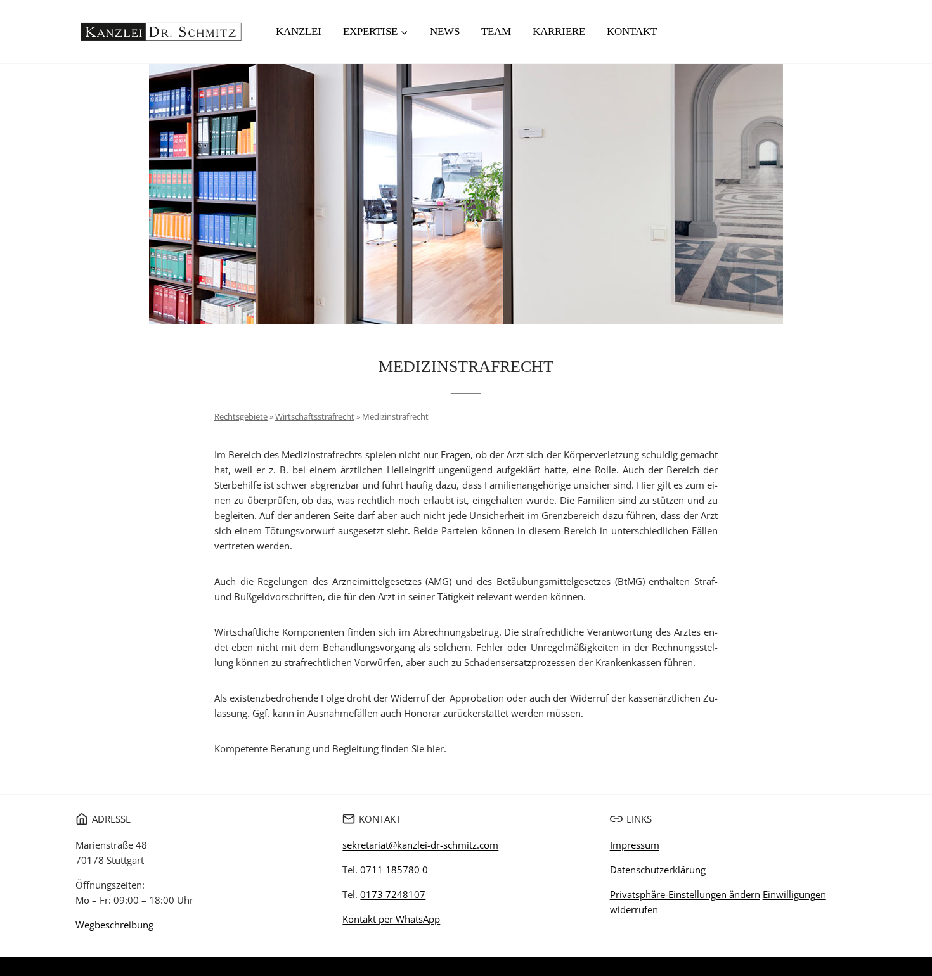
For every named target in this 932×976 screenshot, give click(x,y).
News (445, 31)
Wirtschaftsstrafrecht (314, 416)
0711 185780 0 (394, 869)
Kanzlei (298, 31)
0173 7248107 (392, 894)
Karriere (559, 31)
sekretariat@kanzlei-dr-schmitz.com (420, 844)
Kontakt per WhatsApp (391, 919)
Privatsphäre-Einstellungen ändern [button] (685, 894)
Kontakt (632, 31)
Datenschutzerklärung (658, 869)
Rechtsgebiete (241, 416)
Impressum (634, 844)
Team (496, 31)
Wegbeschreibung (114, 924)
